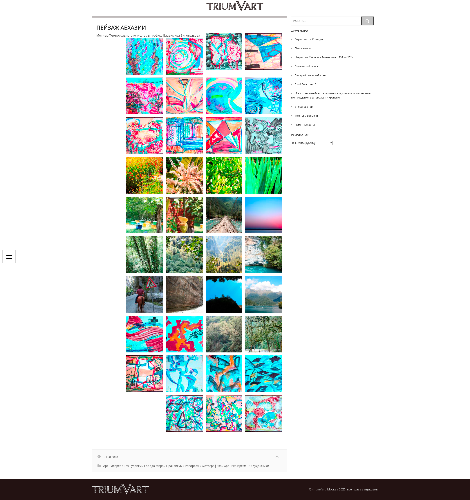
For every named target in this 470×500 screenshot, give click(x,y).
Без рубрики (133, 466)
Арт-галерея (112, 466)
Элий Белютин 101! (306, 84)
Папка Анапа (303, 48)
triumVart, (319, 489)
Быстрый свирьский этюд (310, 75)
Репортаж (192, 466)
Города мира (154, 466)
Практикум (174, 466)
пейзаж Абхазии (121, 27)
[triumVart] (235, 6)
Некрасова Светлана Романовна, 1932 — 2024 (324, 57)
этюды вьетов (304, 106)
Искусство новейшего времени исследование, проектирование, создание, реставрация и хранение (331, 95)
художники (261, 466)
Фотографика (212, 466)
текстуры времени (306, 115)
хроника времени (237, 466)
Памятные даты (305, 124)
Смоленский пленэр (307, 66)
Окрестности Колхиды (309, 39)
